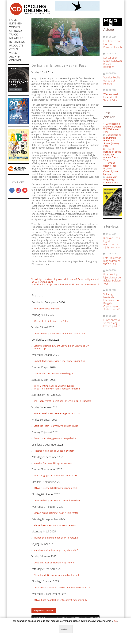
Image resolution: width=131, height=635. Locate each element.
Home (13, 20)
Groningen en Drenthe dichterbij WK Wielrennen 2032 (112, 128)
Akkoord (65, 629)
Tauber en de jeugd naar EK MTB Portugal (56, 537)
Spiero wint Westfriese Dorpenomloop (110, 179)
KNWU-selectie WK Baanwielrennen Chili (55, 487)
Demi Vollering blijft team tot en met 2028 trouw (59, 333)
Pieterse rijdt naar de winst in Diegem (54, 450)
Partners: (62, 617)
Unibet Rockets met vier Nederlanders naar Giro (59, 360)
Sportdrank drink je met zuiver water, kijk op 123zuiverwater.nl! (65, 284)
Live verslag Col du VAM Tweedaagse (53, 373)
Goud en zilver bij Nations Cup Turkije (54, 562)
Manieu (94, 617)
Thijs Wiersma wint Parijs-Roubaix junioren (57, 388)
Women (14, 27)
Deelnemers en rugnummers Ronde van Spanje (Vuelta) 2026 (112, 140)
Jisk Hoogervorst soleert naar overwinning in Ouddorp (62, 400)
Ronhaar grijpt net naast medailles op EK (56, 475)
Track (13, 34)
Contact (15, 60)
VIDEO (13, 53)
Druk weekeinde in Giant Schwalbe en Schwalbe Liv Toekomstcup (60, 347)
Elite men (15, 23)
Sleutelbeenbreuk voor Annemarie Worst (55, 525)
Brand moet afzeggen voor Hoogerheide (55, 438)
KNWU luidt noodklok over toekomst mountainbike (61, 599)
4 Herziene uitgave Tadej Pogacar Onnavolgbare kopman (110, 168)
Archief (14, 56)
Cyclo (13, 49)
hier (115, 620)
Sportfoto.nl (79, 617)
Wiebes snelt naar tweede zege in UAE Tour (57, 413)
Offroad (15, 31)
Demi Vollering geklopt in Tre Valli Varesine (57, 500)
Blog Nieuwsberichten (43, 610)
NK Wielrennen (19, 38)
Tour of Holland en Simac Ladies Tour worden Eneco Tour (112, 154)
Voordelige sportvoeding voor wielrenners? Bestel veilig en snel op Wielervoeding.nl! (65, 280)
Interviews (17, 42)
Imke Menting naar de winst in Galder (54, 385)
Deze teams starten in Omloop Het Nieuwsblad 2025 (62, 587)
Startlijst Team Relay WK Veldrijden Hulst (56, 425)
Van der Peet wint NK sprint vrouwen (53, 463)
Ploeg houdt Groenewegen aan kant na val (56, 575)
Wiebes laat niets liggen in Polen (51, 321)
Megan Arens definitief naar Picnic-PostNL (56, 512)
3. (104, 148)
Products (16, 45)
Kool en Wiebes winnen (46, 308)
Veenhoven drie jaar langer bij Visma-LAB (56, 550)
